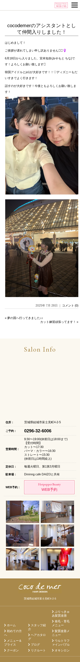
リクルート (38, 650)
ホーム (11, 625)
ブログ (35, 644)
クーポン (13, 650)
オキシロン (62, 650)
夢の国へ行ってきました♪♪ (25, 318)
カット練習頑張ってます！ (58, 321)
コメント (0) (70, 305)
